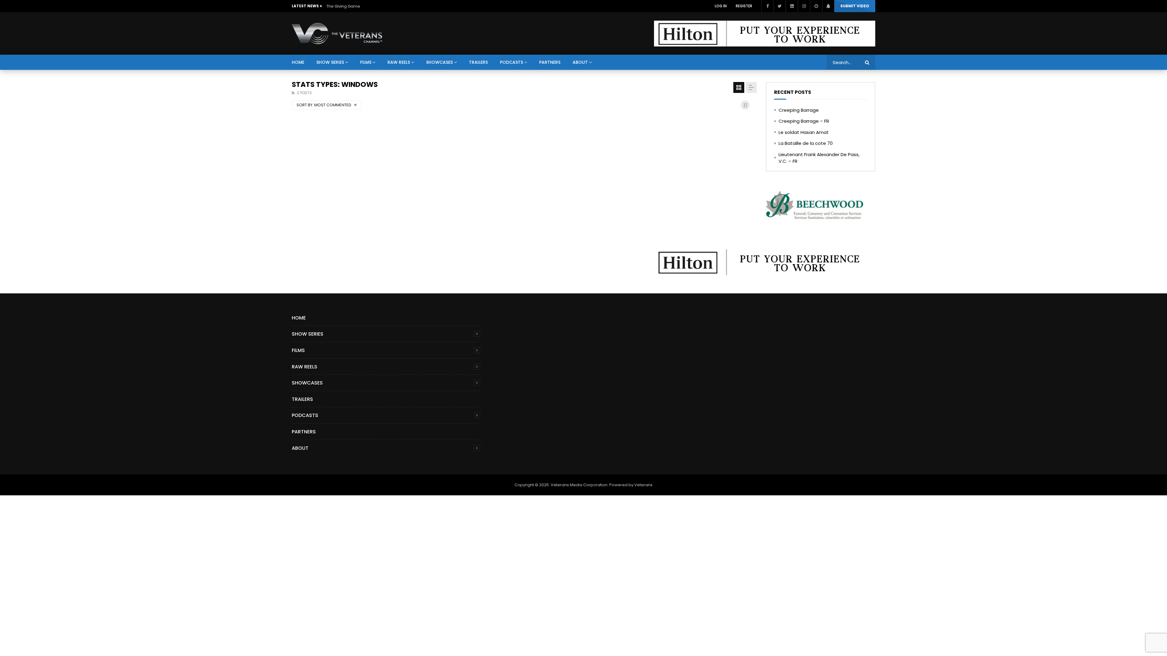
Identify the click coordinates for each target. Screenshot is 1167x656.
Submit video (854, 6)
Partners (549, 62)
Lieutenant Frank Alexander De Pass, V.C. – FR (819, 158)
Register (744, 6)
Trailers (478, 62)
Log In (721, 6)
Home (298, 62)
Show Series (330, 62)
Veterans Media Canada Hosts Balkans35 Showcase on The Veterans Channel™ (387, 6)
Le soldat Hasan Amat (804, 132)
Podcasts (511, 62)
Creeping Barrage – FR (804, 121)
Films (365, 62)
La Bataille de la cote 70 (806, 143)
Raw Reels (398, 62)
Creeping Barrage (799, 110)
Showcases (439, 62)
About (580, 62)
